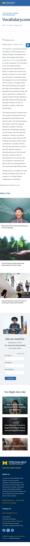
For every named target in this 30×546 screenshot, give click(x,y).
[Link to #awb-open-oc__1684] (26, 3)
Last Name (8, 362)
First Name (8, 355)
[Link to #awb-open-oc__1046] (22, 3)
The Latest (10, 25)
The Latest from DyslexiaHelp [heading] (10, 14)
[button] (28, 45)
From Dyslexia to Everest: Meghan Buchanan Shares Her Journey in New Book (15, 427)
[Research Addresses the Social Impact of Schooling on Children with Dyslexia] (15, 274)
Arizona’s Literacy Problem (15, 446)
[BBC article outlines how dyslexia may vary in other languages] (15, 199)
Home (4, 25)
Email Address (9, 369)
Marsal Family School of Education (12, 521)
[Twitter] (8, 529)
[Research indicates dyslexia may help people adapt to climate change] (15, 237)
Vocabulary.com (17, 44)
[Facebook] (3, 529)
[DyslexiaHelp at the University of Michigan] (8, 3)
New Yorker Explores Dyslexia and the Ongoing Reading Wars (15, 407)
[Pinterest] (12, 529)
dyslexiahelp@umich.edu (9, 513)
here (9, 176)
